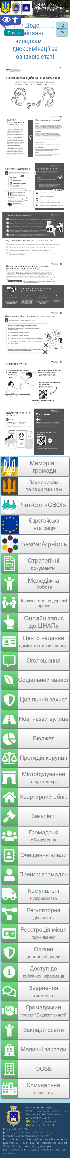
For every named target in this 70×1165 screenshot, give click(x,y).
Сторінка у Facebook (42, 1114)
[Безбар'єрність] (35, 551)
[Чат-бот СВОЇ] (35, 512)
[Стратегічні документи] (35, 561)
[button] (10, 20)
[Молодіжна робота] (35, 580)
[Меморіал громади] (35, 474)
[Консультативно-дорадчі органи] (35, 600)
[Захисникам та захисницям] (35, 493)
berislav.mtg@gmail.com (43, 1110)
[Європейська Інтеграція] (35, 531)
